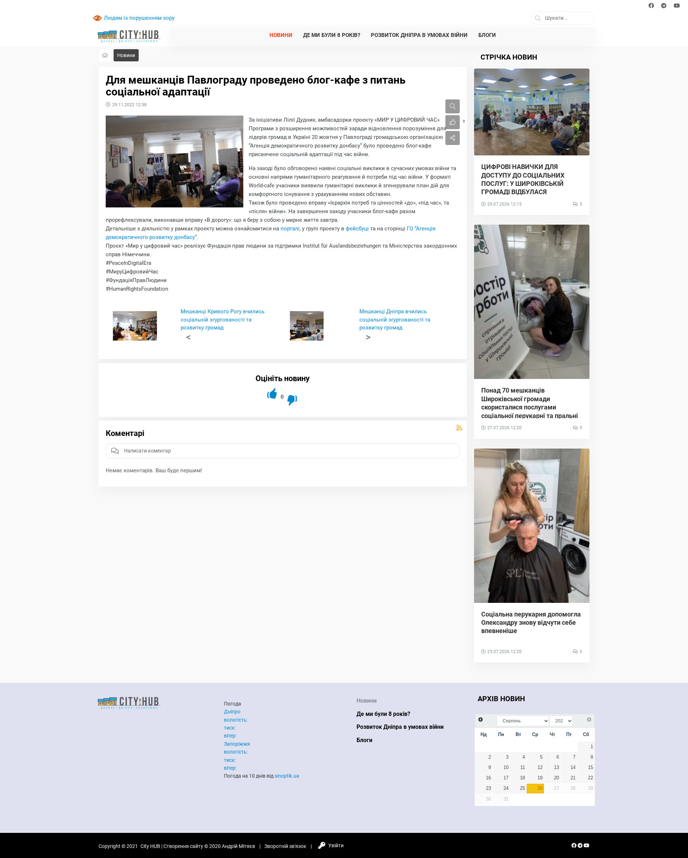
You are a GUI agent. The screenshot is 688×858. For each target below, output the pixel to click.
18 (522, 777)
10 (505, 767)
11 (522, 767)
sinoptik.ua (286, 776)
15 (590, 767)
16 (488, 777)
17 (505, 777)
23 (488, 788)
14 (572, 767)
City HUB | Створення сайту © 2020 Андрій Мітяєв (197, 846)
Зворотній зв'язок (285, 846)
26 (540, 788)
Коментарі (125, 433)
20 (556, 777)
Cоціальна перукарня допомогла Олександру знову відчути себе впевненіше (531, 622)
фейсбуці (357, 228)
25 (522, 788)
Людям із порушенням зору (139, 18)
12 (540, 767)
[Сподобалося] (272, 393)
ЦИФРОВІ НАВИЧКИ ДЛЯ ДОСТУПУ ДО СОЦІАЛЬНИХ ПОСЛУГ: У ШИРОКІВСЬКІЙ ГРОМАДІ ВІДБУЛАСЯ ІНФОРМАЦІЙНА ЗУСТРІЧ (522, 183)
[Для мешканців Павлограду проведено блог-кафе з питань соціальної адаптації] (174, 161)
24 (505, 788)
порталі (290, 228)
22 (590, 777)
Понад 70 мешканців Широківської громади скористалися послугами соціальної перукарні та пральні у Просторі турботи (529, 407)
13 (556, 767)
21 (572, 777)
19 (540, 777)
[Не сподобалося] (292, 400)
